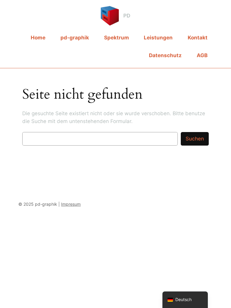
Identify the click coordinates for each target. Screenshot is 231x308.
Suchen (195, 139)
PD (126, 16)
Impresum (71, 204)
